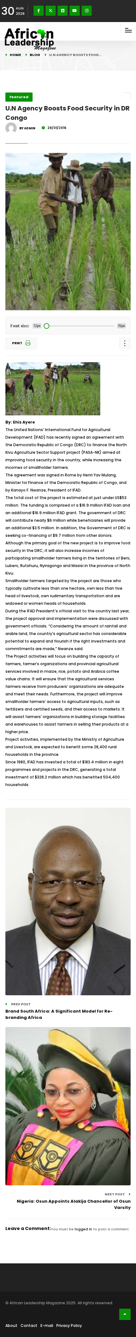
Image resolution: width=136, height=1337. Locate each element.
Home (15, 54)
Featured (18, 96)
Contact (29, 1325)
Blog (35, 54)
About (11, 1325)
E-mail (46, 1325)
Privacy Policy (69, 1325)
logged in (83, 1229)
